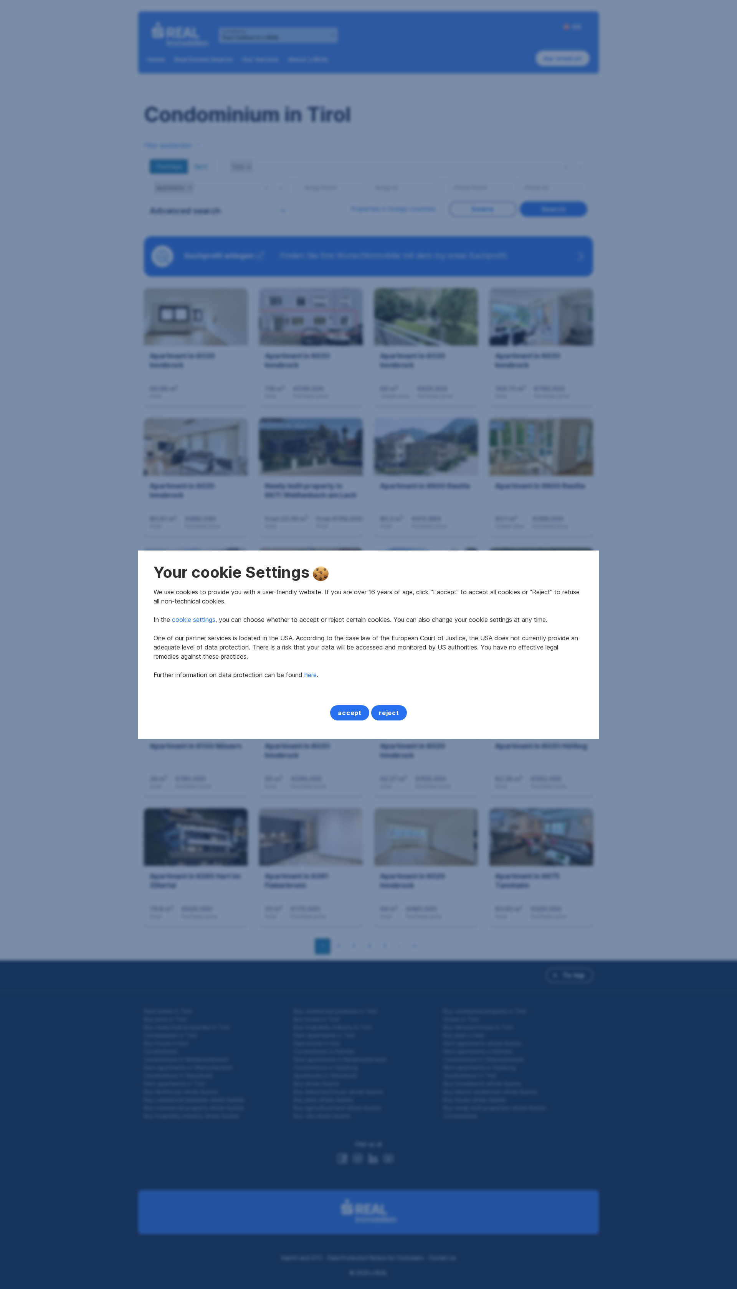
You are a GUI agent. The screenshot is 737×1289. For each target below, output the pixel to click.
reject (389, 713)
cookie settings (193, 619)
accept (350, 713)
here (310, 675)
